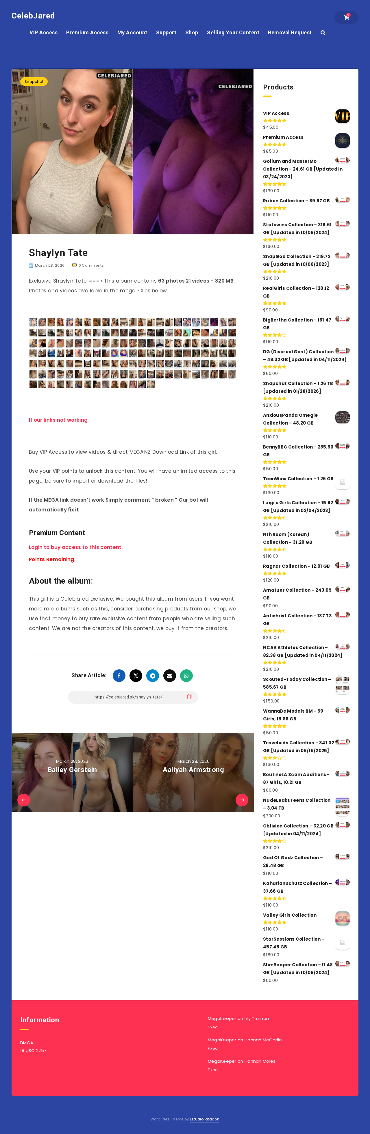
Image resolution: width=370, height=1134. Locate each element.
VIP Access (43, 32)
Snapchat (34, 81)
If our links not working (58, 419)
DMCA (26, 1043)
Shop (191, 32)
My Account (132, 32)
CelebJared (33, 15)
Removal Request (290, 32)
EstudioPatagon (204, 1119)
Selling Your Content (233, 32)
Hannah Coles (260, 1061)
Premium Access (87, 32)
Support (166, 32)
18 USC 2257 (33, 1050)
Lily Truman (257, 1018)
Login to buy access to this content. (76, 547)
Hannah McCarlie (263, 1040)
